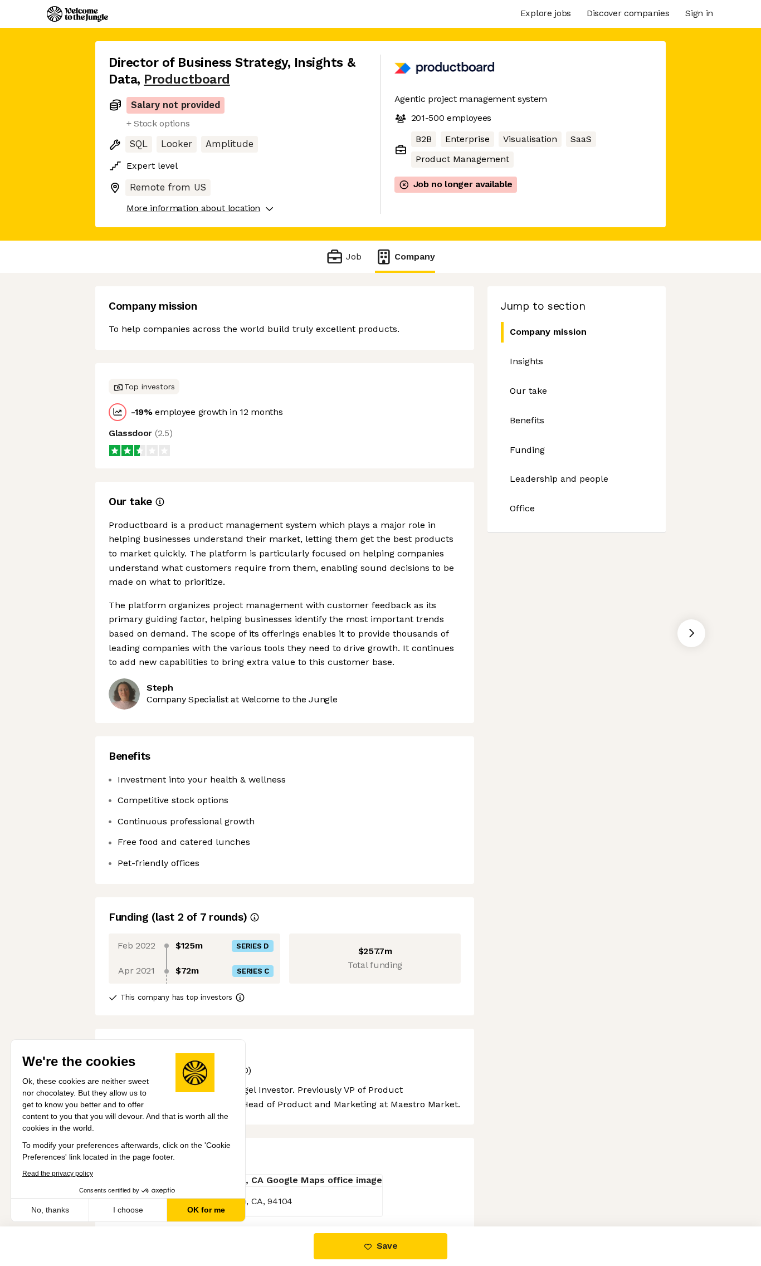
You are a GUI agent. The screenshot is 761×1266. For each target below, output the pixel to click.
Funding (527, 449)
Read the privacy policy (57, 1173)
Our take (528, 390)
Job (353, 256)
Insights (526, 361)
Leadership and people (559, 478)
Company (414, 256)
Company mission (548, 331)
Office (522, 508)
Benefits (527, 420)
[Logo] (77, 14)
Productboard (187, 79)
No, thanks (50, 1209)
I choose (128, 1209)
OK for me (206, 1209)
